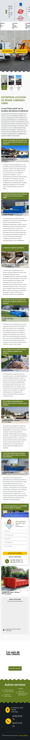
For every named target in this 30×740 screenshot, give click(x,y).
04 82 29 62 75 (10, 8)
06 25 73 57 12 (10, 15)
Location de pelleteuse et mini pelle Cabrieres (23, 693)
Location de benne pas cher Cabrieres (9, 690)
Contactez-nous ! (21, 51)
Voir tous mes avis (15, 668)
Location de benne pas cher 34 (15, 26)
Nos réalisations (7, 51)
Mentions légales (23, 735)
